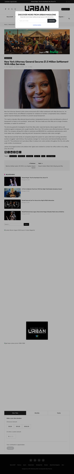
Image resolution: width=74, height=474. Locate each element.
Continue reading (37, 25)
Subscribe (52, 20)
